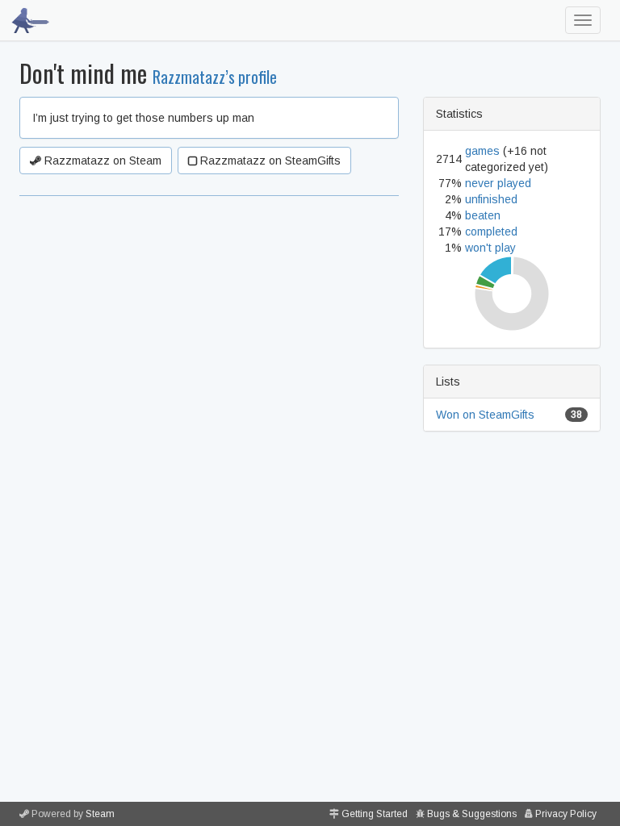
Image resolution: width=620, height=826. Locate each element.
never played (498, 183)
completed (491, 231)
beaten (483, 215)
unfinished (491, 199)
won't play (490, 247)
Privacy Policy (566, 814)
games (482, 150)
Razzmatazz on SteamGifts (269, 160)
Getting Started (374, 814)
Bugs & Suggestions (472, 814)
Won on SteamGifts (485, 414)
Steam (100, 814)
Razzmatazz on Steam (101, 160)
